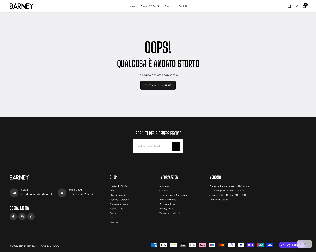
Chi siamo (164, 185)
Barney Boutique (26, 245)
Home (132, 6)
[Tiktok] (31, 216)
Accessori (114, 222)
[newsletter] (176, 146)
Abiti (112, 190)
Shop (167, 6)
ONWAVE (54, 245)
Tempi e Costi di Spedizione (173, 195)
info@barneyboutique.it (36, 194)
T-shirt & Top (116, 208)
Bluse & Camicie (118, 195)
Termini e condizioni (169, 213)
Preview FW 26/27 (149, 6)
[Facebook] (13, 216)
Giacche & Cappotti (120, 199)
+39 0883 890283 (81, 194)
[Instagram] (22, 216)
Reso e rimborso (167, 199)
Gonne (113, 213)
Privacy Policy (166, 208)
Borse (113, 217)
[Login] (297, 6)
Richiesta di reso (167, 204)
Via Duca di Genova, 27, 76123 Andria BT (230, 185)
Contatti (183, 6)
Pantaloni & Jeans (119, 204)
